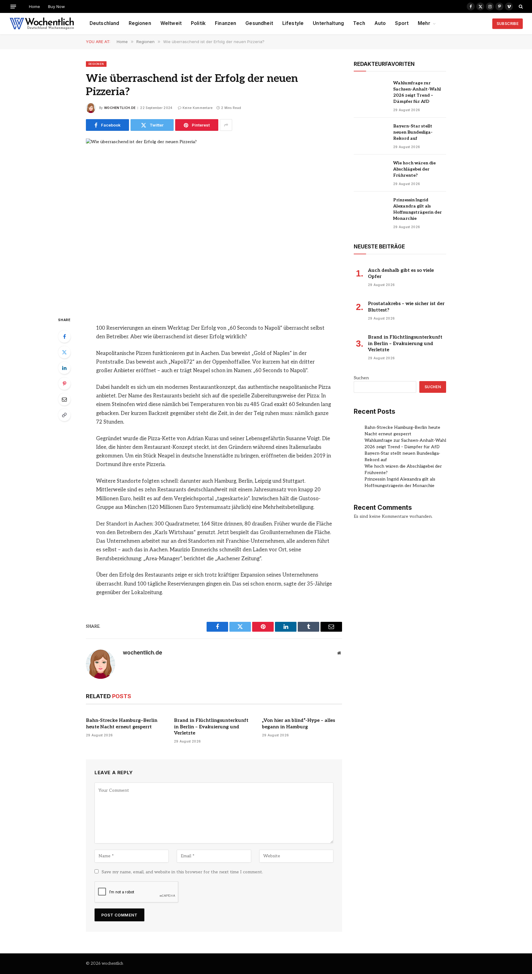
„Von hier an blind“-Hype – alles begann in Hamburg (298, 723)
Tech (359, 23)
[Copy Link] (64, 415)
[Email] (64, 399)
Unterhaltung (328, 23)
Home (34, 6)
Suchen (361, 377)
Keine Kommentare (198, 108)
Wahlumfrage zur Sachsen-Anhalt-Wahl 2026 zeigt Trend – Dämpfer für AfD (417, 92)
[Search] (520, 6)
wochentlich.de (119, 108)
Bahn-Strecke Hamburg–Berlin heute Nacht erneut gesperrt (121, 723)
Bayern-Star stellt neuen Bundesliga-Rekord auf (413, 132)
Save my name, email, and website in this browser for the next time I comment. (182, 872)
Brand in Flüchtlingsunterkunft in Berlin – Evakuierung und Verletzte (211, 727)
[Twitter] (64, 352)
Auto (380, 23)
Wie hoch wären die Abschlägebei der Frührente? (414, 169)
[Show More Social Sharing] (226, 125)
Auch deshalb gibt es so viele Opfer (401, 273)
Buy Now (56, 6)
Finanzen (225, 23)
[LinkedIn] (64, 368)
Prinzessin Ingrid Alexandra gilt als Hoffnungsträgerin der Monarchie (417, 209)
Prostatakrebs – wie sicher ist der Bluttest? (406, 306)
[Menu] (13, 6)
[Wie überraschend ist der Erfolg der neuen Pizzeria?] (214, 222)
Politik (198, 23)
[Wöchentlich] (41, 23)
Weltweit (171, 23)
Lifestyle (293, 23)
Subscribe (507, 23)
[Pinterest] (64, 383)
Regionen (140, 23)
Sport (402, 23)
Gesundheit (259, 23)
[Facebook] (64, 336)
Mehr (424, 23)
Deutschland (104, 23)
